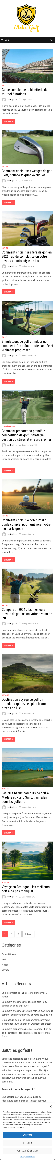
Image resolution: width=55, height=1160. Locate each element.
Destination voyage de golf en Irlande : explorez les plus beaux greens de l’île (24, 703)
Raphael (13, 99)
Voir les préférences (27, 1150)
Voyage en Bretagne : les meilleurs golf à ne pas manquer (26, 889)
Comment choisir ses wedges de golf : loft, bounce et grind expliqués (27, 173)
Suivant (28, 934)
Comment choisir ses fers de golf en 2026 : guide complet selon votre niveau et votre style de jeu (27, 256)
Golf (4, 85)
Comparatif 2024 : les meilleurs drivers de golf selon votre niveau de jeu (27, 614)
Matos (5, 166)
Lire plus (9, 121)
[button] (50, 1106)
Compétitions (8, 426)
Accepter (27, 1135)
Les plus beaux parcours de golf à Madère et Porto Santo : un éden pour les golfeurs (25, 797)
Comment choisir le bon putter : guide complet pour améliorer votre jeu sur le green (26, 524)
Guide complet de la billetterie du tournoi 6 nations (25, 92)
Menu (7, 40)
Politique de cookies (27, 1156)
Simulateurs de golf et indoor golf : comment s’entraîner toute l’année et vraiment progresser (27, 345)
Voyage (5, 695)
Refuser (27, 1143)
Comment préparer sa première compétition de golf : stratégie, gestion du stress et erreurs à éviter (26, 435)
